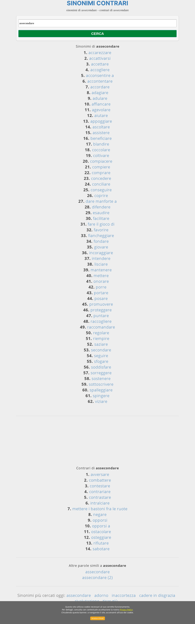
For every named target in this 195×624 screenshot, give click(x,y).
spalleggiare (101, 390)
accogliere (100, 69)
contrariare (100, 491)
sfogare (101, 361)
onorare (101, 281)
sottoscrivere (101, 384)
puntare (101, 315)
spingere (101, 395)
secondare (101, 350)
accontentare (100, 81)
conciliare (101, 184)
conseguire (101, 189)
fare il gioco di (101, 224)
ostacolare (101, 531)
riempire (101, 338)
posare (101, 298)
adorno (101, 595)
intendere (101, 258)
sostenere (101, 378)
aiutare (101, 115)
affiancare (101, 104)
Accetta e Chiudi (97, 618)
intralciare (100, 503)
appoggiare (101, 121)
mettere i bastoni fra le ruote (99, 508)
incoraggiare (101, 252)
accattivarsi (100, 58)
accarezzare (100, 52)
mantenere (101, 269)
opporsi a (101, 526)
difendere (101, 207)
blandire (101, 144)
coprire (101, 195)
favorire (101, 229)
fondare (101, 241)
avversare (100, 474)
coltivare (101, 155)
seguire (101, 355)
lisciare (101, 264)
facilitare (101, 218)
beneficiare (101, 138)
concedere (101, 178)
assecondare (97, 571)
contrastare (100, 497)
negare (100, 514)
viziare (101, 401)
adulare (100, 98)
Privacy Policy (126, 609)
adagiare (100, 92)
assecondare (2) (97, 577)
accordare (100, 86)
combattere (100, 480)
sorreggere (101, 372)
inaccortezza (124, 595)
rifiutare (101, 543)
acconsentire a (100, 75)
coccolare (101, 149)
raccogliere (101, 321)
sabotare (101, 548)
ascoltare (101, 127)
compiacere (101, 161)
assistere (101, 132)
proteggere (101, 310)
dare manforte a (101, 201)
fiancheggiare (101, 235)
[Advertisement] (97, 442)
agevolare (101, 109)
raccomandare (101, 327)
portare (101, 292)
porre (101, 287)
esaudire (101, 212)
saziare (101, 344)
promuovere (101, 304)
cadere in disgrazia (157, 595)
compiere (101, 167)
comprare (101, 172)
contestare (100, 485)
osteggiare (101, 537)
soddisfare (101, 367)
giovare (101, 247)
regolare (101, 332)
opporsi (100, 520)
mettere (101, 275)
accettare (100, 64)
